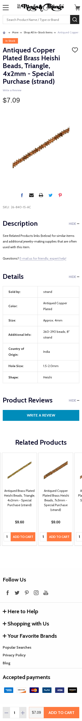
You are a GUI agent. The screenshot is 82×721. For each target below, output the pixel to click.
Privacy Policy (14, 655)
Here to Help (23, 611)
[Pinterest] (60, 195)
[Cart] (77, 7)
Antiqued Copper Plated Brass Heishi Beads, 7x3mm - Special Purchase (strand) (56, 500)
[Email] (31, 195)
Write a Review (12, 90)
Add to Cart (61, 712)
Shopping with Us (28, 623)
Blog (6, 663)
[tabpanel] (19, 499)
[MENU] (6, 7)
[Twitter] (50, 195)
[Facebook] (22, 195)
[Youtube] (46, 593)
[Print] (41, 195)
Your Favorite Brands (32, 636)
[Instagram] (36, 593)
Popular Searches (17, 647)
